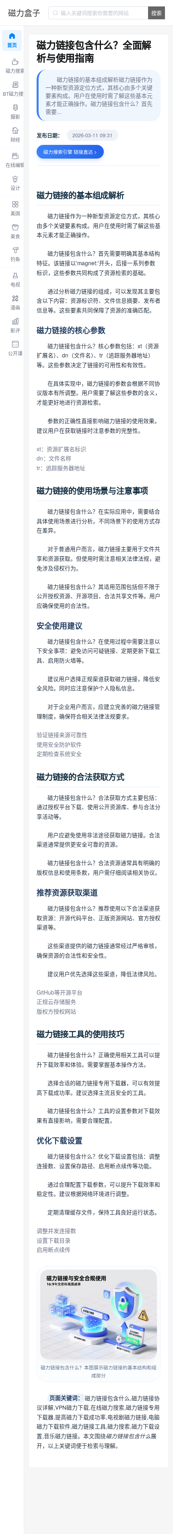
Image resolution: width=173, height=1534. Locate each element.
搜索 (156, 13)
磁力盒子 (24, 13)
